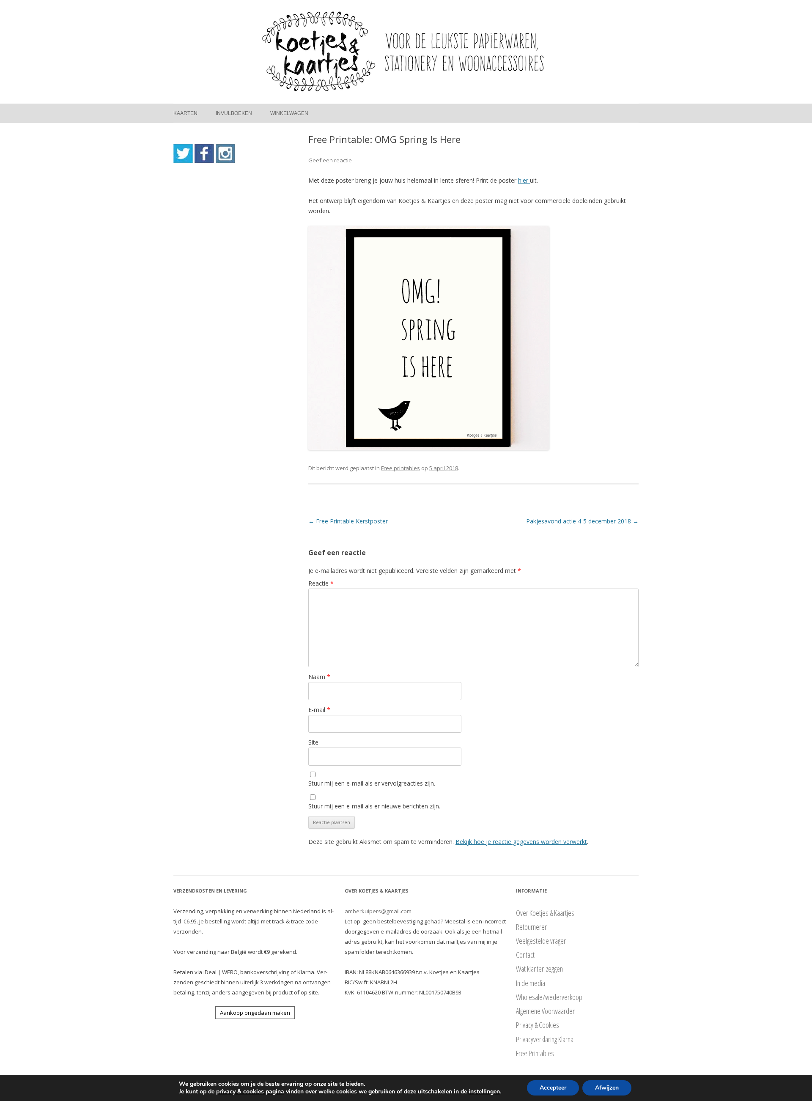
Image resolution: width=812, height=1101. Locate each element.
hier (524, 180)
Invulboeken (234, 113)
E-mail (319, 710)
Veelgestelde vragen (541, 941)
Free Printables (535, 1053)
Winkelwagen (289, 113)
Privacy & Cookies (537, 1025)
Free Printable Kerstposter (348, 521)
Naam (319, 677)
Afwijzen (607, 1088)
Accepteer (553, 1088)
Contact (525, 955)
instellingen (484, 1092)
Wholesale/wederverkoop (549, 997)
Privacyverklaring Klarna (544, 1039)
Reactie (321, 583)
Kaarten (185, 113)
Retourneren (532, 927)
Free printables (400, 468)
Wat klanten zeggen (539, 969)
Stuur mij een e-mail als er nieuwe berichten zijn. (374, 806)
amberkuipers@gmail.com (378, 911)
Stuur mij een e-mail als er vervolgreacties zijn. (371, 783)
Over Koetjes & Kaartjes (545, 913)
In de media (530, 983)
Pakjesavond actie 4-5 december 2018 (582, 521)
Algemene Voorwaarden (546, 1011)
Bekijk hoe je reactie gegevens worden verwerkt (521, 842)
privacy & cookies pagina (250, 1091)
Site (313, 742)
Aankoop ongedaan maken (255, 1012)
